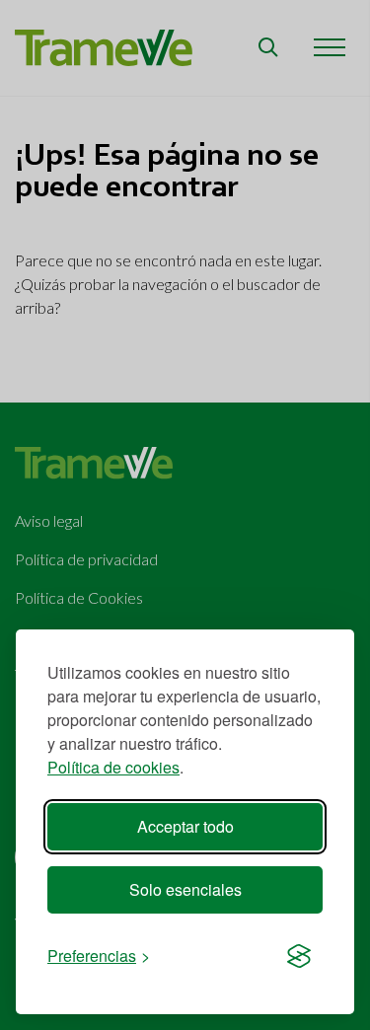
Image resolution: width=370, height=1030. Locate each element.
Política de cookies (113, 767)
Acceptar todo (185, 826)
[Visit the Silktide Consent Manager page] (299, 956)
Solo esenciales (185, 889)
